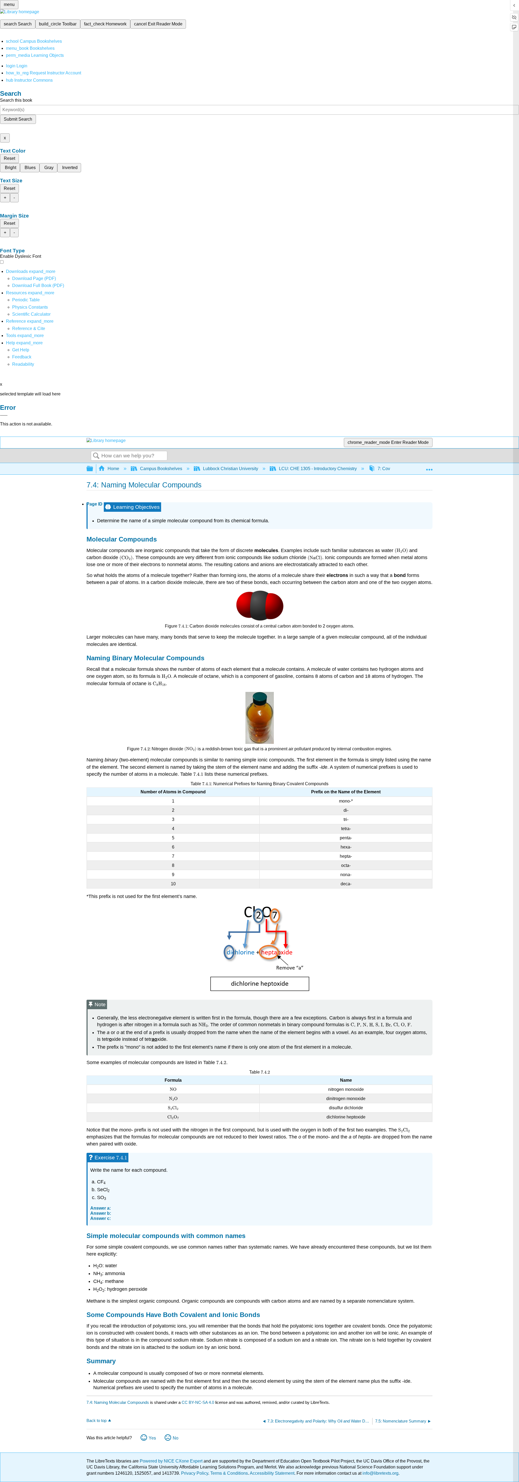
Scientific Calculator (31, 314)
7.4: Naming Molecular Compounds (117, 1402)
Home (113, 468)
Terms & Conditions (229, 1473)
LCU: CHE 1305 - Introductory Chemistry (318, 468)
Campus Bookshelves (161, 468)
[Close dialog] (4, 415)
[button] (21, 357)
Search (96, 456)
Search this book (16, 100)
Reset (9, 158)
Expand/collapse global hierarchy (93, 469)
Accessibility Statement (272, 1473)
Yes (152, 1438)
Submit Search (18, 119)
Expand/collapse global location (429, 467)
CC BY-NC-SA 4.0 (198, 1402)
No (175, 1438)
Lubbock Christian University (230, 468)
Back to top (96, 1420)
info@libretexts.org (379, 1473)
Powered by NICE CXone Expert (172, 1461)
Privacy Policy (194, 1473)
